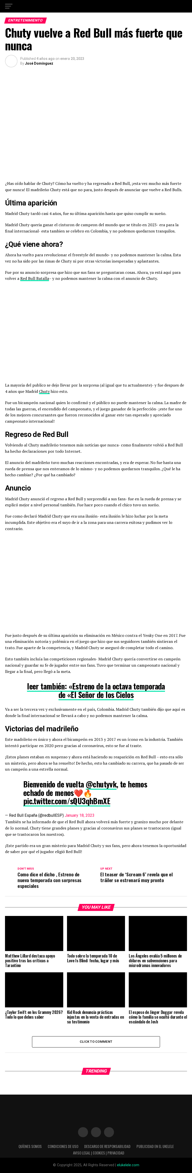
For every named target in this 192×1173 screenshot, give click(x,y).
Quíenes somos (30, 1146)
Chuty (44, 391)
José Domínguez (39, 63)
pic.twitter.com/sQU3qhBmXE (66, 800)
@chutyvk (101, 784)
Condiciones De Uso (63, 1146)
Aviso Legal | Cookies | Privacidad (98, 1152)
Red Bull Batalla (34, 278)
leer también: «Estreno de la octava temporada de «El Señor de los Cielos (96, 690)
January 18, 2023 (79, 815)
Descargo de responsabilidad (107, 1146)
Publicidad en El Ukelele (155, 1146)
